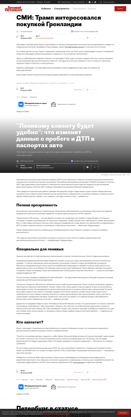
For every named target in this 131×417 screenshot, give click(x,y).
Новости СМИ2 (22, 112)
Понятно (123, 413)
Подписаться (66, 2)
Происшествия (60, 379)
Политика (33, 97)
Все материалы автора (44, 38)
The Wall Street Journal (74, 47)
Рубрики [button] (46, 8)
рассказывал (78, 362)
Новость (24, 97)
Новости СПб (85, 379)
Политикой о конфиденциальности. (56, 414)
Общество (48, 379)
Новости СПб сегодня (99, 379)
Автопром (39, 379)
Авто (31, 379)
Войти (120, 9)
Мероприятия (79, 9)
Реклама (92, 9)
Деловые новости (72, 379)
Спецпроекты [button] (62, 8)
